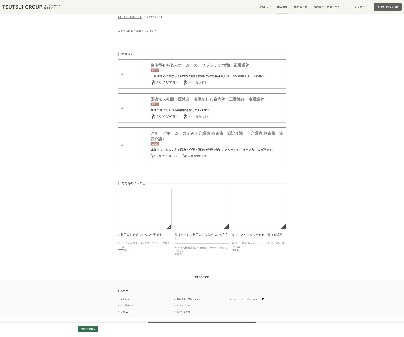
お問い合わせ (183, 312)
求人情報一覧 (127, 305)
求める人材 (126, 312)
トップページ (124, 290)
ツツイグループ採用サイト (130, 17)
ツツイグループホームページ (247, 299)
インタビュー (183, 305)
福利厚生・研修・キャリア (190, 299)
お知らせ (125, 299)
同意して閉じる (88, 329)
